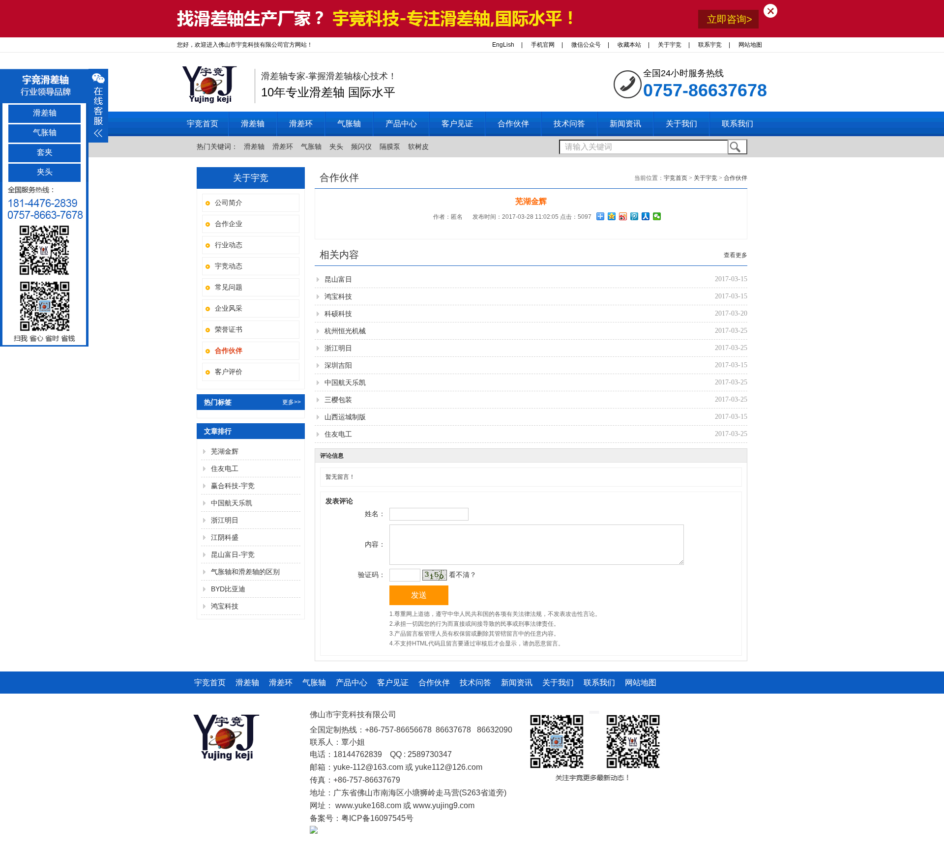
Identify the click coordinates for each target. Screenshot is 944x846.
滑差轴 (254, 146)
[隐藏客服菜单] (44, 264)
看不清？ (462, 575)
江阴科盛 (224, 537)
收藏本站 (629, 44)
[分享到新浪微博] (623, 216)
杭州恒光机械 (345, 331)
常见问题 (228, 287)
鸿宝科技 (224, 606)
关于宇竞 (669, 44)
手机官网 (543, 44)
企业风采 (228, 308)
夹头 (336, 146)
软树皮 (418, 146)
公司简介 (228, 202)
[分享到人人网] (646, 216)
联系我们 (599, 682)
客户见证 (393, 682)
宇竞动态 (228, 266)
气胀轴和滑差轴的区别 (245, 572)
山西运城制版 (345, 417)
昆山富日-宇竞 (233, 554)
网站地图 (750, 44)
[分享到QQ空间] (612, 216)
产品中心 (351, 682)
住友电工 (224, 468)
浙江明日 (224, 520)
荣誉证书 (228, 329)
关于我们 (558, 682)
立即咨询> (729, 19)
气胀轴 (311, 146)
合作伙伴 (735, 178)
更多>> (291, 402)
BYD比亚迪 (228, 589)
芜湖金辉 (224, 451)
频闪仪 (361, 146)
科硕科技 (338, 314)
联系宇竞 (710, 44)
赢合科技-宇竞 (233, 486)
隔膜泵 (390, 146)
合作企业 (228, 224)
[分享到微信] (657, 216)
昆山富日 (338, 279)
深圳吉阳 (338, 365)
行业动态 (228, 245)
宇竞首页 (202, 123)
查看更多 (735, 255)
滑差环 (282, 146)
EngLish (503, 44)
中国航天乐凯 (231, 503)
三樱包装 (338, 400)
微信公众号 (586, 44)
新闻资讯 (516, 682)
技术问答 (475, 682)
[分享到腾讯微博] (634, 216)
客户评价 (228, 372)
